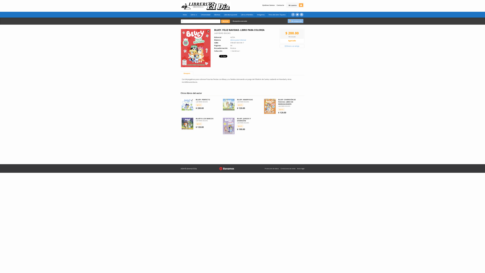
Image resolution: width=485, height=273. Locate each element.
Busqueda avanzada (240, 21)
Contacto (280, 5)
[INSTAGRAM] (302, 14)
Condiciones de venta (288, 168)
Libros (193, 15)
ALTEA (232, 37)
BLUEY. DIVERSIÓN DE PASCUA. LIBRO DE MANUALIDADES (287, 101)
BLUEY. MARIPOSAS (245, 99)
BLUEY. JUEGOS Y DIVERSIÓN (244, 119)
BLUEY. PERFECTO (203, 99)
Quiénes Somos (268, 5)
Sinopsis (187, 73)
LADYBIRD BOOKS (222, 33)
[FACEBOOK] (293, 14)
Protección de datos (272, 168)
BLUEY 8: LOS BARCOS (204, 118)
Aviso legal (300, 168)
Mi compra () (296, 21)
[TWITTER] (297, 14)
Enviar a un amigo (292, 46)
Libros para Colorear (238, 40)
